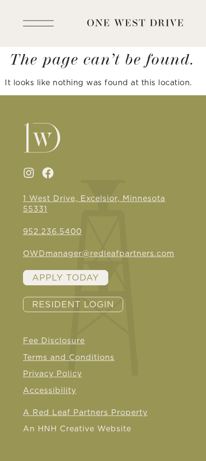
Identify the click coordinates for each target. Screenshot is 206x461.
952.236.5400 (52, 231)
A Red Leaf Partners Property (85, 412)
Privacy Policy (52, 373)
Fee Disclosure (54, 340)
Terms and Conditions (68, 357)
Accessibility (49, 390)
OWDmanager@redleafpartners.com (98, 253)
